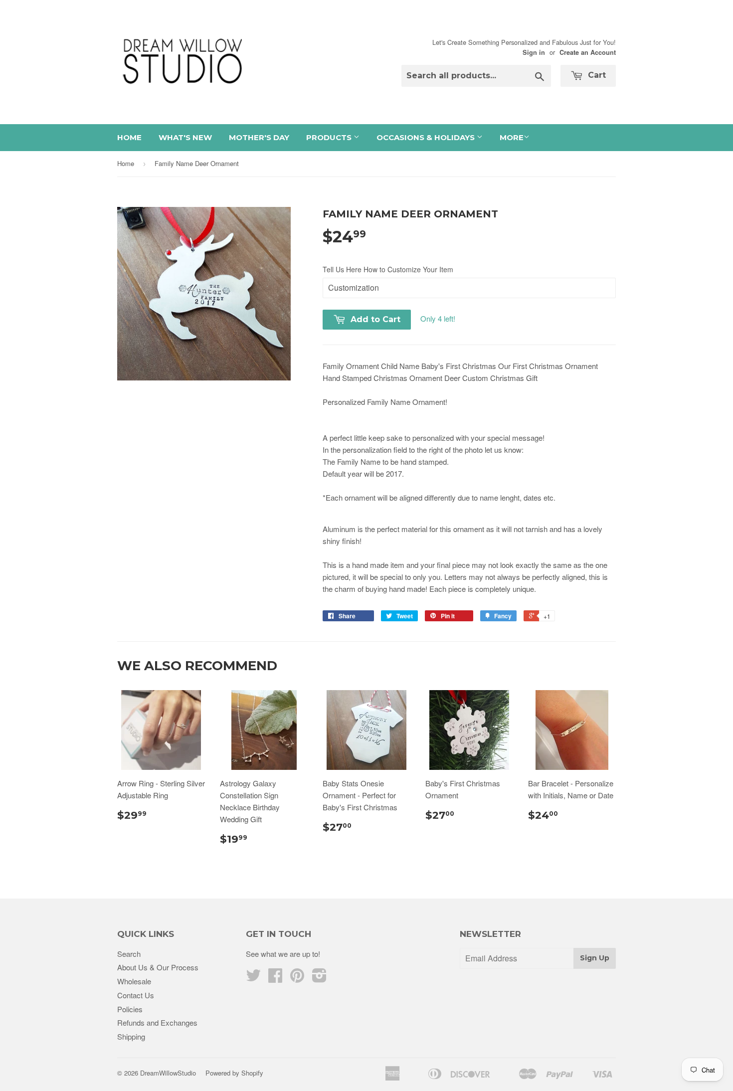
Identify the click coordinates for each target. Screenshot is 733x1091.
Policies (130, 1009)
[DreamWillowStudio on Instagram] (319, 978)
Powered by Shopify (234, 1073)
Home (129, 137)
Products (330, 137)
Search (129, 953)
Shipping (131, 1036)
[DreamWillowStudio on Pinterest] (297, 978)
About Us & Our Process (157, 967)
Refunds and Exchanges (157, 1022)
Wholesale (134, 981)
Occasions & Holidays (426, 137)
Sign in (534, 52)
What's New (185, 137)
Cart (595, 75)
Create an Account (587, 52)
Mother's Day (259, 137)
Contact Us (135, 995)
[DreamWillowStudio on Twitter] (253, 978)
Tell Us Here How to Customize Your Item (388, 269)
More (512, 137)
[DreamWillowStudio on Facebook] (275, 978)
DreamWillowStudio (168, 1073)
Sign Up (594, 957)
